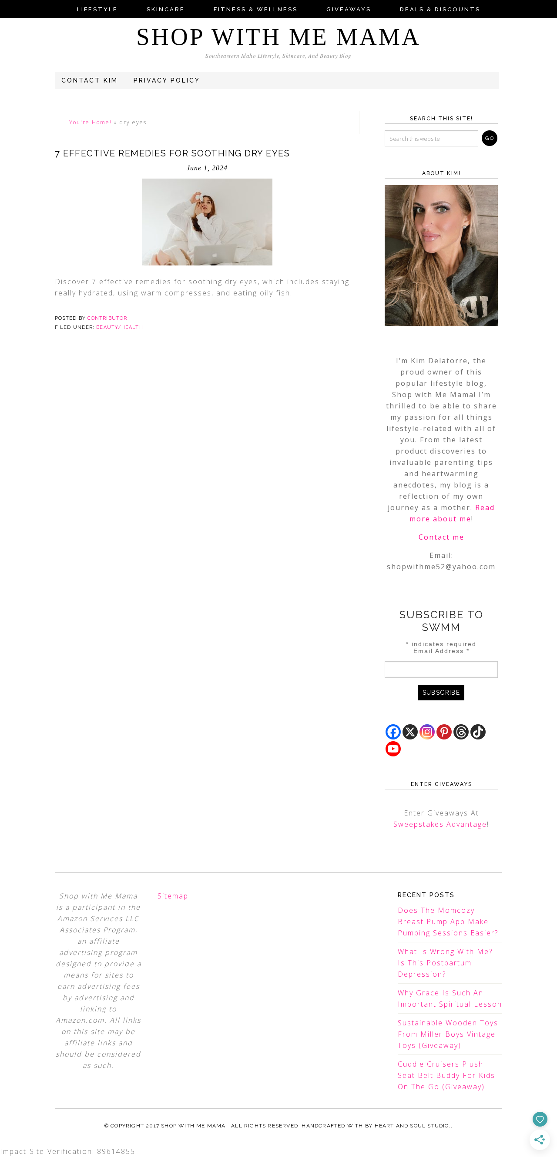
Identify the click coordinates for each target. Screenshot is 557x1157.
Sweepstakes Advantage (440, 824)
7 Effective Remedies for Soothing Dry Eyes (172, 153)
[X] (410, 731)
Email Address (441, 650)
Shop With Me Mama (278, 36)
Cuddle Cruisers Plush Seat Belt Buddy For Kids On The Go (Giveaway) (446, 1075)
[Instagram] (427, 731)
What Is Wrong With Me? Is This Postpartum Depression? (445, 963)
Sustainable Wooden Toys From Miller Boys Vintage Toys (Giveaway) (448, 1034)
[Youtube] (393, 748)
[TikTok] (478, 731)
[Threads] (461, 731)
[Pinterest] (444, 731)
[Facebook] (393, 731)
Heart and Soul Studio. (413, 1126)
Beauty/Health (119, 327)
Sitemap (173, 896)
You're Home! (90, 122)
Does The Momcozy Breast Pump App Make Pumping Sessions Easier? (448, 921)
